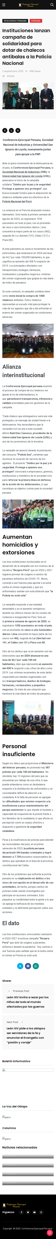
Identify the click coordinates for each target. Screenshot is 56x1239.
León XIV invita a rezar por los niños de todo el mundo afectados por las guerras (28, 1002)
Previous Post (21, 991)
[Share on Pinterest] (17, 130)
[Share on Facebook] (4, 130)
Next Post (12, 1022)
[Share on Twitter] (11, 130)
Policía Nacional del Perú (17, 201)
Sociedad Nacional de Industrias (21, 171)
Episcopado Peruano (15, 21)
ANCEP (13, 1155)
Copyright (7, 1228)
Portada (35, 21)
